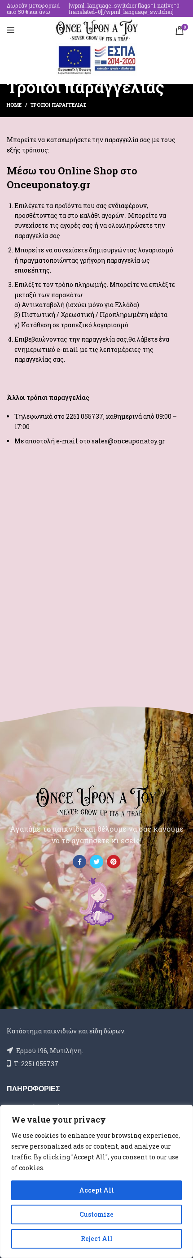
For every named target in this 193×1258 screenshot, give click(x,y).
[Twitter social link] (96, 861)
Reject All (97, 1238)
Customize (96, 1214)
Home (14, 104)
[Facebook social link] (79, 861)
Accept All (96, 1190)
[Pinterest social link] (113, 861)
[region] (96, 1181)
